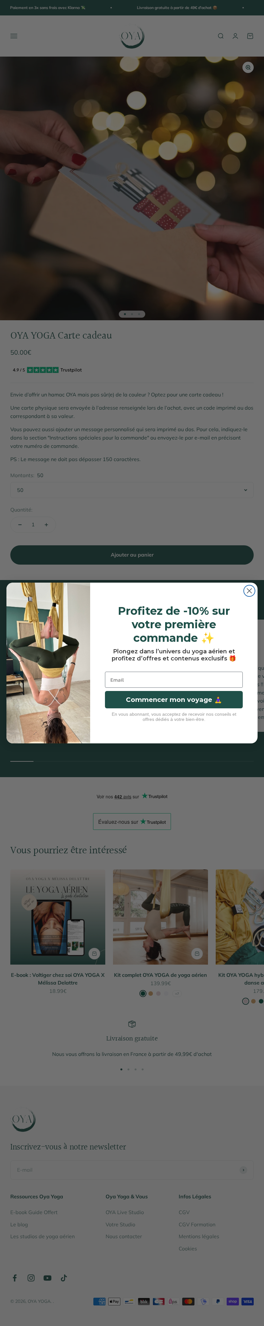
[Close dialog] (249, 590)
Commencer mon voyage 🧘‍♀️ (174, 700)
